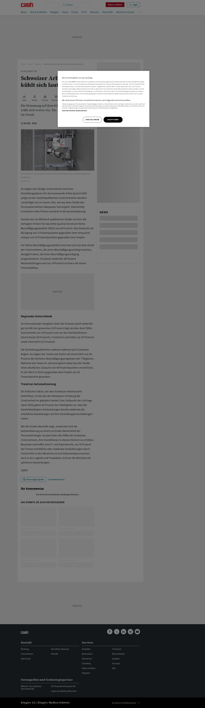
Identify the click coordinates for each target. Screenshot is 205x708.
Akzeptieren (112, 120)
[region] (103, 99)
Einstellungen (92, 120)
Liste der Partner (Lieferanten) (74, 111)
